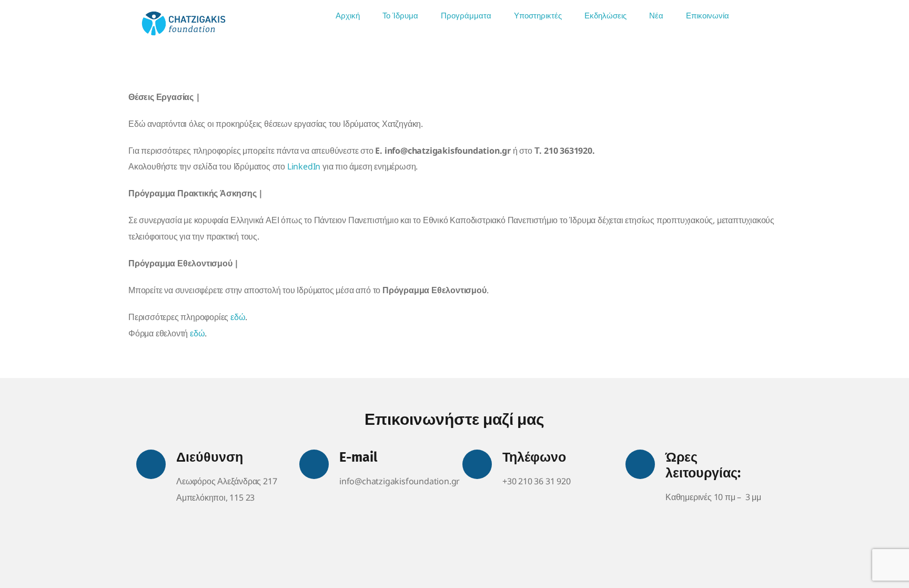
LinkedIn (303, 166)
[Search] (755, 16)
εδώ (237, 317)
